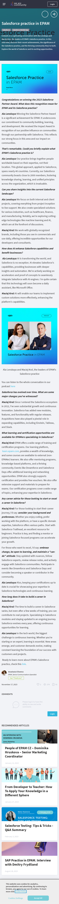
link (24, 664)
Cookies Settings (15, 898)
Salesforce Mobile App (20, 30)
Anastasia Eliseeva (15, 671)
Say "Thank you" (16, 678)
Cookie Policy (20, 891)
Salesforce (6, 30)
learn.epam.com (10, 451)
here (13, 386)
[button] (4, 4)
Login (52, 4)
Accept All (38, 898)
